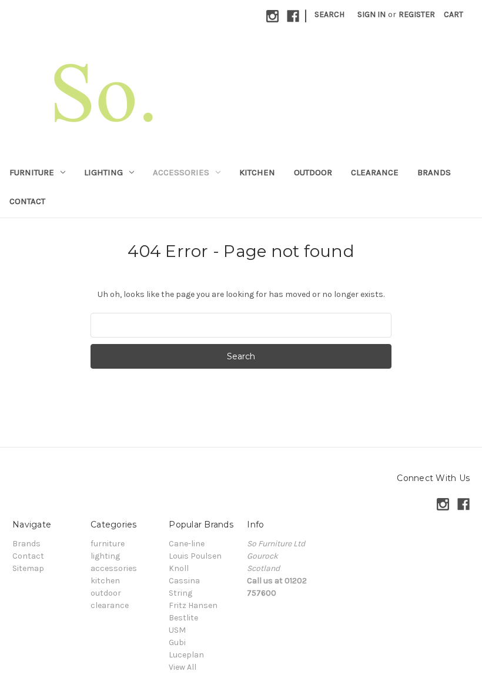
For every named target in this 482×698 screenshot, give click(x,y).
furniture (31, 172)
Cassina (184, 581)
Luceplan (186, 655)
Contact (27, 201)
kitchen (257, 172)
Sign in (371, 14)
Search (329, 14)
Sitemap (28, 568)
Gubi (177, 642)
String (180, 593)
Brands (434, 172)
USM (177, 630)
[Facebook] (293, 16)
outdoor (313, 172)
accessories (181, 172)
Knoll (179, 568)
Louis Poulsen (195, 556)
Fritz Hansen (193, 605)
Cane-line (187, 544)
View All (182, 667)
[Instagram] (272, 16)
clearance (375, 172)
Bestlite (183, 618)
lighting (103, 172)
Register (417, 14)
